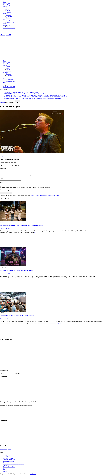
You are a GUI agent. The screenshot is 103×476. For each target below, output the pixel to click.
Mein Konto (6, 465)
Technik (8, 12)
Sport (7, 9)
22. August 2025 (4, 319)
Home (4, 2)
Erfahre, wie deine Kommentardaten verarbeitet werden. (45, 195)
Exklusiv (5, 13)
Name (1, 178)
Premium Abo (6, 25)
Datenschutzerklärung (8, 461)
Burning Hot (6, 3)
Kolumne (8, 18)
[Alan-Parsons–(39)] (32, 152)
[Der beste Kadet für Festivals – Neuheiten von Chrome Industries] (13, 220)
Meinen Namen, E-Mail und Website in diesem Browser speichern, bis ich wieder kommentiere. (26, 187)
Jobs (4, 469)
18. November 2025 (5, 228)
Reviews (8, 15)
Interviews (9, 16)
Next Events (9, 20)
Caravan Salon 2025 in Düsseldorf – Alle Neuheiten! (17, 316)
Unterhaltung (6, 5)
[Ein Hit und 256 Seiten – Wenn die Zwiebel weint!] (13, 266)
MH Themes (33, 474)
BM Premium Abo (8, 458)
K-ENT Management (5, 449)
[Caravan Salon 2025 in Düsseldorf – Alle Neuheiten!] (13, 311)
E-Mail (2, 182)
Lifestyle (5, 6)
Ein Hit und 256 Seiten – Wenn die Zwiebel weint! (16, 270)
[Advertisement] (51, 47)
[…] (35, 232)
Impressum (6, 471)
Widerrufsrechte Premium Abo (14, 456)
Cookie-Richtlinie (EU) (9, 28)
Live (4, 19)
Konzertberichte (10, 22)
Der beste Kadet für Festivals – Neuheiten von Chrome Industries (21, 225)
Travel (8, 10)
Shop (4, 23)
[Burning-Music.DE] (5, 35)
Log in (8, 26)
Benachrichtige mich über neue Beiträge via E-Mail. (15, 190)
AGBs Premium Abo (8, 455)
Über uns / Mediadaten (9, 467)
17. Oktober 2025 (4, 273)
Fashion (8, 7)
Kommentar (3, 168)
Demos (5, 468)
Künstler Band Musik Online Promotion (13, 464)
